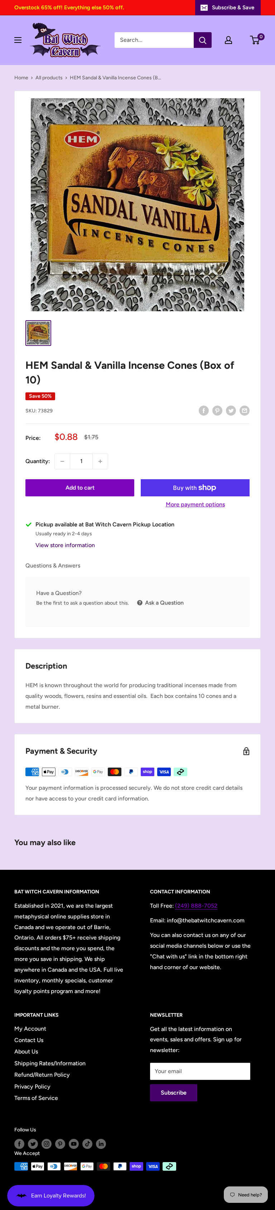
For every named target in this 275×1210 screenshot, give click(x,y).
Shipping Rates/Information (50, 1063)
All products (49, 78)
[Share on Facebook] (204, 410)
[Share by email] (245, 410)
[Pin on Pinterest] (217, 410)
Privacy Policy (32, 1086)
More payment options (195, 504)
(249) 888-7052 (196, 905)
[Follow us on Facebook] (19, 1144)
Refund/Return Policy (42, 1074)
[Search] (203, 40)
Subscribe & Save (233, 7)
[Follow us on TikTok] (87, 1144)
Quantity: (37, 461)
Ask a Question (164, 602)
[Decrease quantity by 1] (62, 461)
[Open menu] (17, 40)
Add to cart (80, 487)
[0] (255, 40)
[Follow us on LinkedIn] (101, 1144)
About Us (26, 1051)
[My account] (228, 40)
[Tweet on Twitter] (231, 410)
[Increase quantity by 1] (100, 461)
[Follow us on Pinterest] (60, 1144)
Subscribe (174, 1092)
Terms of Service (36, 1098)
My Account (30, 1028)
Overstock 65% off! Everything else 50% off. (69, 7)
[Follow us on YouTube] (74, 1144)
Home (21, 78)
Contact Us (28, 1040)
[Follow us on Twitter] (33, 1144)
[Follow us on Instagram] (47, 1144)
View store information (65, 545)
